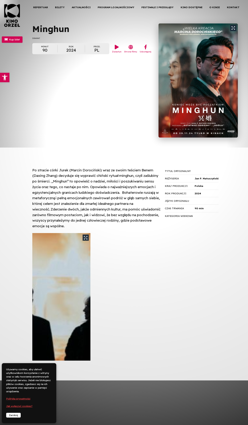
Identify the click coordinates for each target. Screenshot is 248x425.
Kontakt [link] (233, 7)
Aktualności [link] (81, 7)
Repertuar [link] (40, 7)
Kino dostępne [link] (191, 7)
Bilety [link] (60, 7)
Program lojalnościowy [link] (116, 7)
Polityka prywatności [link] (18, 398)
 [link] (239, 38)
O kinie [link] (214, 7)
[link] (4, 77)
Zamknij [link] (13, 415)
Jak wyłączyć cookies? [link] (19, 406)
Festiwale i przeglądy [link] (157, 7)
